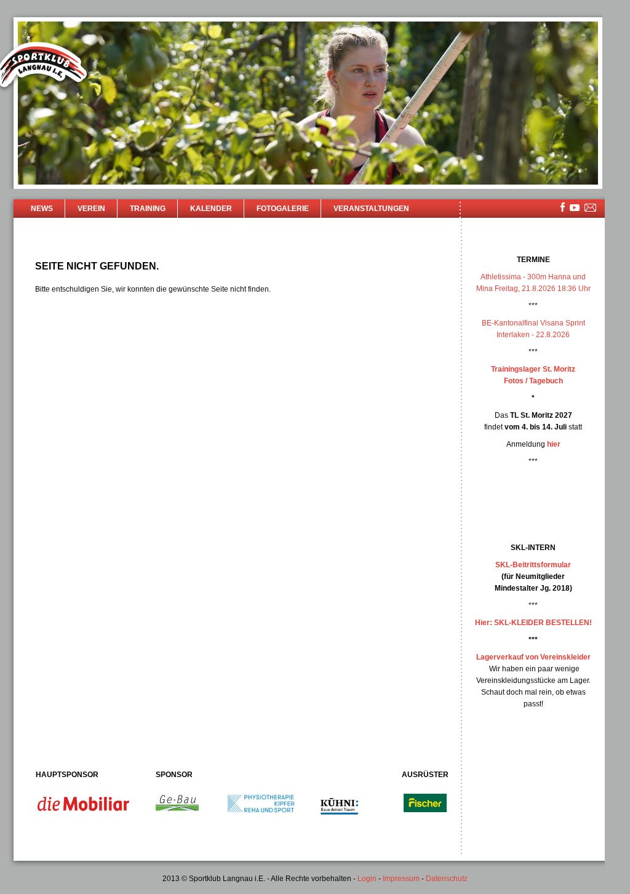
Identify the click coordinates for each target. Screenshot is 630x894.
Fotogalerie (283, 208)
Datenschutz (447, 878)
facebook (562, 207)
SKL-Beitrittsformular (533, 565)
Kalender (211, 208)
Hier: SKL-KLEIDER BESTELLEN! (533, 622)
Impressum (401, 878)
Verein (91, 208)
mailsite (590, 208)
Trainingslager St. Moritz (533, 369)
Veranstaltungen (371, 208)
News (42, 208)
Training (147, 208)
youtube (575, 207)
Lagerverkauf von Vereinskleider (533, 657)
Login (367, 878)
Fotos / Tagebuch (533, 381)
